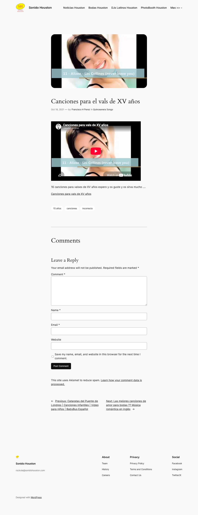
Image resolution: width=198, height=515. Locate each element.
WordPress (36, 497)
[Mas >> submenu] (181, 7)
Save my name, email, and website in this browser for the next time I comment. (97, 356)
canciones (72, 208)
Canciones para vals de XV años (71, 193)
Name (56, 310)
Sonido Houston (40, 7)
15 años (57, 208)
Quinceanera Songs (103, 109)
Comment (58, 274)
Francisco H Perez (81, 109)
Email (55, 324)
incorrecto (87, 208)
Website (56, 339)
